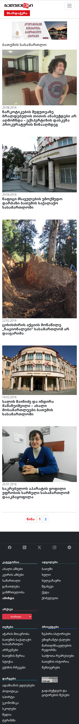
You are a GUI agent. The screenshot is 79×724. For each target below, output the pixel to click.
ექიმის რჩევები (14, 667)
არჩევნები (10, 650)
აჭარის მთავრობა (15, 634)
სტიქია (7, 662)
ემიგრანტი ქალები (56, 640)
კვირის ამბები (13, 575)
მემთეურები (51, 667)
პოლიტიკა (10, 691)
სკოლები (9, 709)
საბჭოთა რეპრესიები (58, 656)
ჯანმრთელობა (13, 592)
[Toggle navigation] (69, 5)
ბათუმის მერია (13, 656)
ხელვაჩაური (51, 581)
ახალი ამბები (12, 569)
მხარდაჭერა (17, 13)
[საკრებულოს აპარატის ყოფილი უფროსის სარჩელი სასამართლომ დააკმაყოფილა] (39, 454)
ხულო (46, 575)
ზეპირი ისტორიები (56, 634)
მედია (6, 715)
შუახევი (47, 586)
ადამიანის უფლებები (18, 685)
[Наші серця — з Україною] (18, 5)
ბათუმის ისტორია (55, 662)
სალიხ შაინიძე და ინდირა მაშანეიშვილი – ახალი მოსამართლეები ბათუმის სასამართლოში (28, 407)
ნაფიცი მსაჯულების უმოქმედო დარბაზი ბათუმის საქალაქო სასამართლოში (32, 203)
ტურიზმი (8, 720)
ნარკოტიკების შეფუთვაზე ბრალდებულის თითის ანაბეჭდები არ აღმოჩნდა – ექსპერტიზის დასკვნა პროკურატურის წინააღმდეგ (39, 118)
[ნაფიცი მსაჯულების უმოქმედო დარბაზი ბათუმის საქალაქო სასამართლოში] (39, 164)
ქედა (45, 592)
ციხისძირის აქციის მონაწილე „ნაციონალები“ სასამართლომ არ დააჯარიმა (35, 329)
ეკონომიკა (10, 703)
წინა (31, 519)
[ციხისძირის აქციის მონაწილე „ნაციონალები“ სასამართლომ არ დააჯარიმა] (39, 269)
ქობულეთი (50, 598)
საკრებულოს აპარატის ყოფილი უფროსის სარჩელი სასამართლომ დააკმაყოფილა (35, 492)
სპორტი (8, 697)
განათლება (11, 586)
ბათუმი (47, 569)
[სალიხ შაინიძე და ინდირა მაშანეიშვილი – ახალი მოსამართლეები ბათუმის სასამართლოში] (39, 370)
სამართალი (11, 581)
